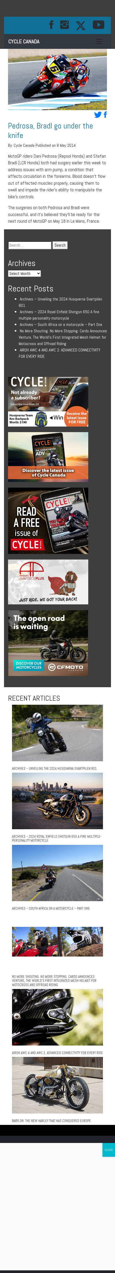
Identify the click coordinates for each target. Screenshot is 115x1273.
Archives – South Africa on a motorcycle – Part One (61, 324)
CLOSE (109, 1150)
